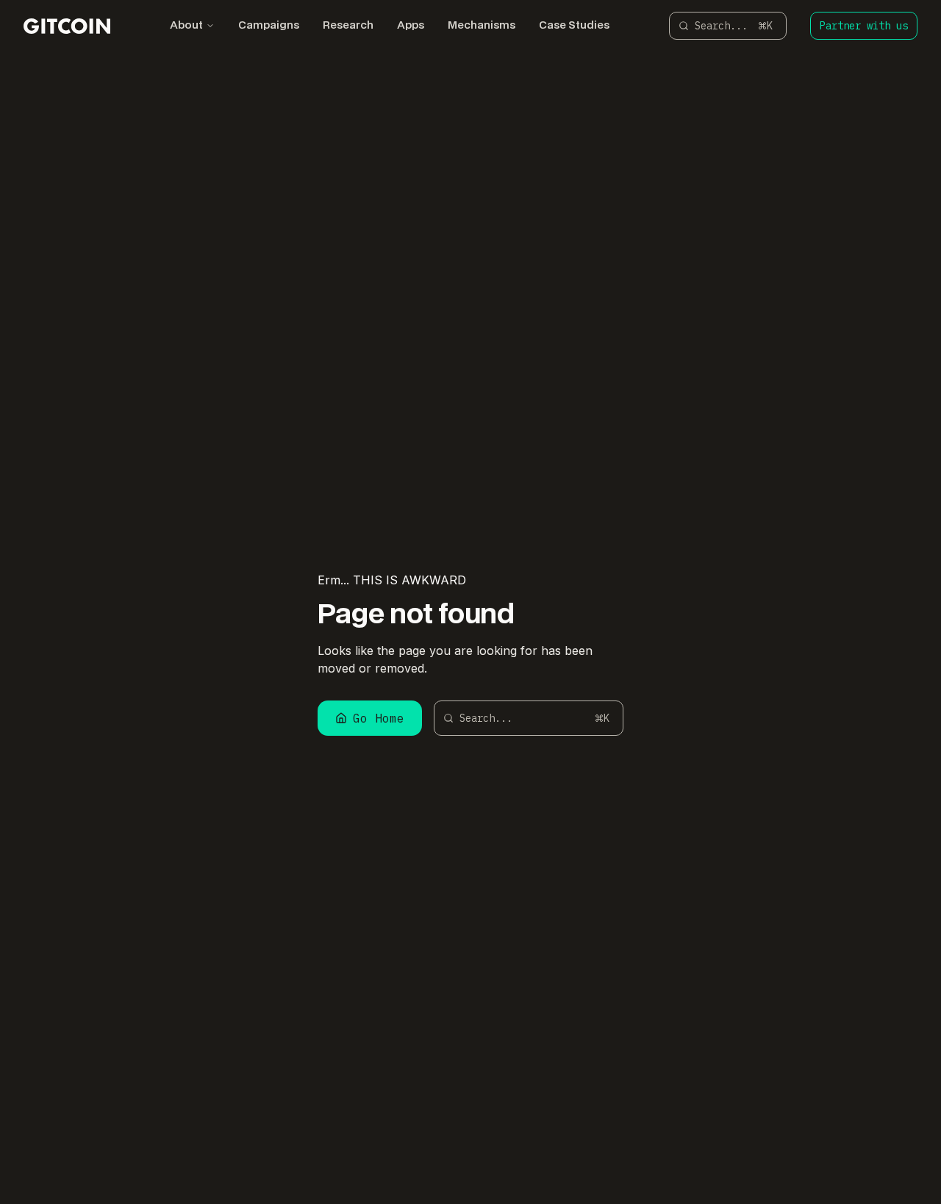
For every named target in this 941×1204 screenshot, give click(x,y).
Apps (410, 26)
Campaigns (268, 26)
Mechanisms (481, 26)
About (186, 26)
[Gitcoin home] (67, 26)
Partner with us (864, 25)
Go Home (378, 718)
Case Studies (574, 26)
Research (348, 26)
